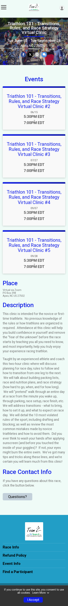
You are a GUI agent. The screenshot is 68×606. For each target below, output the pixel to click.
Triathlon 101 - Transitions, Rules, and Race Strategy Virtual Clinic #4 (34, 197)
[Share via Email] (37, 54)
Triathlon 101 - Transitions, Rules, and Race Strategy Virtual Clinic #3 (34, 149)
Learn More (39, 592)
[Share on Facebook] (23, 54)
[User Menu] (61, 7)
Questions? (17, 497)
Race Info (11, 547)
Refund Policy (14, 555)
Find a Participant (18, 572)
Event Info (11, 563)
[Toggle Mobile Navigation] (3, 7)
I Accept (33, 600)
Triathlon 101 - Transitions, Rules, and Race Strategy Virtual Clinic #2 (34, 101)
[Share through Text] (44, 54)
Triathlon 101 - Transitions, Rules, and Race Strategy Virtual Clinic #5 (34, 245)
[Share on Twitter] (30, 54)
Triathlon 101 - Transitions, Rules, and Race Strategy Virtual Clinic (34, 28)
